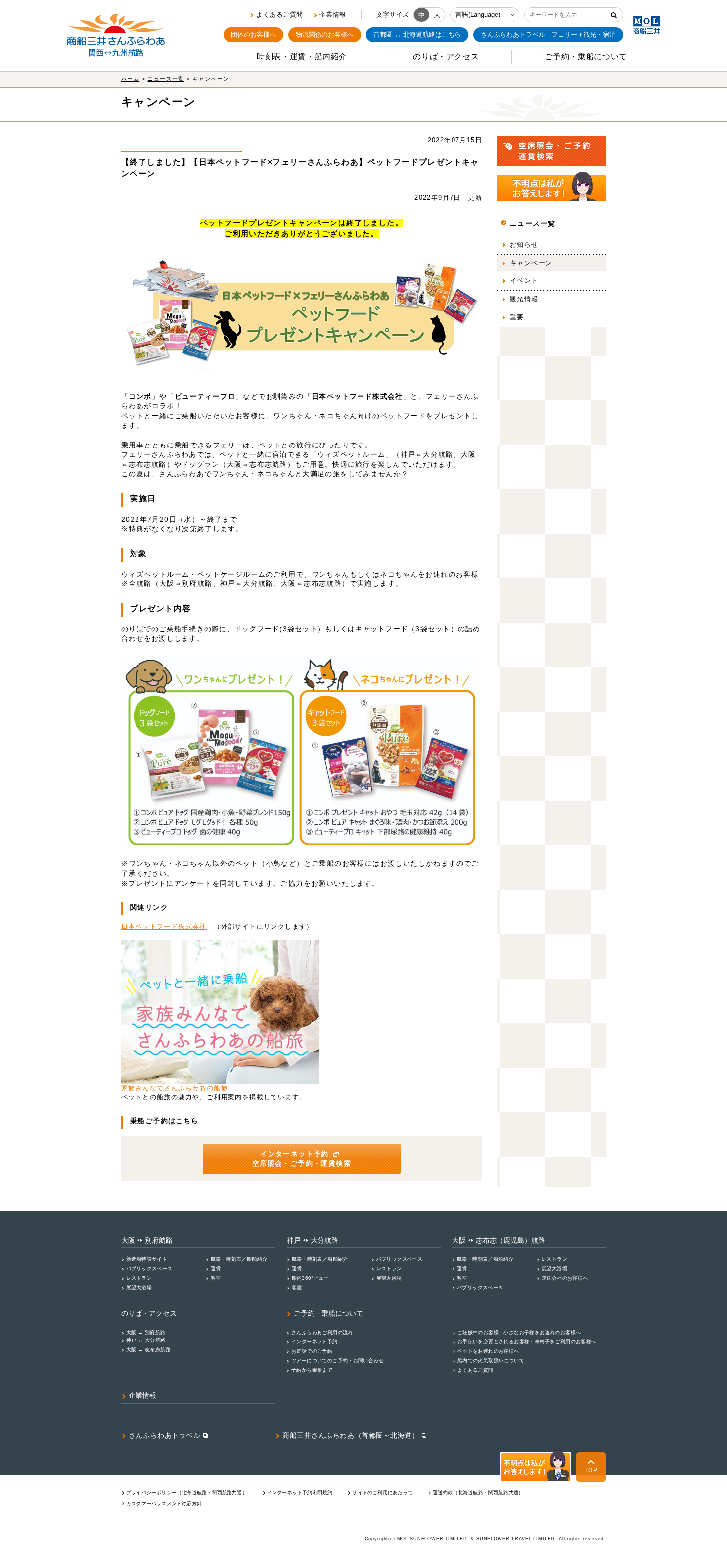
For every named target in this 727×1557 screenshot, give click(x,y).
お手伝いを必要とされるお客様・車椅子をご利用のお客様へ (526, 1341)
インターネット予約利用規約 (300, 1492)
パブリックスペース (149, 1268)
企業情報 (332, 14)
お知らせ (524, 244)
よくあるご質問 (279, 14)
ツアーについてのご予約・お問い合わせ (337, 1360)
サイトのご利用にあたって (382, 1492)
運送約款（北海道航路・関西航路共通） (478, 1492)
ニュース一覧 (165, 79)
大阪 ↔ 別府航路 (146, 1332)
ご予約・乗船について (328, 1313)
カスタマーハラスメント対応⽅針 (164, 1503)
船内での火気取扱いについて (490, 1360)
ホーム (130, 79)
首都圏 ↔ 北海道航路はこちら (417, 34)
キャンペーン (531, 263)
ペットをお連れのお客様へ (488, 1351)
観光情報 (524, 299)
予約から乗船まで (311, 1370)
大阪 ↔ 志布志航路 (148, 1349)
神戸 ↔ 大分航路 (146, 1340)
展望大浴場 (139, 1287)
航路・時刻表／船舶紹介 (239, 1259)
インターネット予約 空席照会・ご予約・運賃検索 (301, 1158)
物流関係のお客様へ (325, 34)
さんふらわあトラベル (165, 1435)
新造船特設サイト (146, 1259)
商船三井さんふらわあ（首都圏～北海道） (350, 1435)
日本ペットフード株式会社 (164, 926)
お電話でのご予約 (311, 1351)
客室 (216, 1278)
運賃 (216, 1268)
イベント (524, 280)
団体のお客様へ (253, 34)
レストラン (139, 1278)
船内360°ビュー (310, 1278)
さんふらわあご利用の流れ (322, 1332)
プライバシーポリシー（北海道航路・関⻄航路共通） (186, 1492)
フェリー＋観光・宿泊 (548, 34)
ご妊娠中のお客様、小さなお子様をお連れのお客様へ (519, 1332)
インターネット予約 (314, 1341)
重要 (517, 317)
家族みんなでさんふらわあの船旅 (174, 1088)
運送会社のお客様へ (565, 1278)
